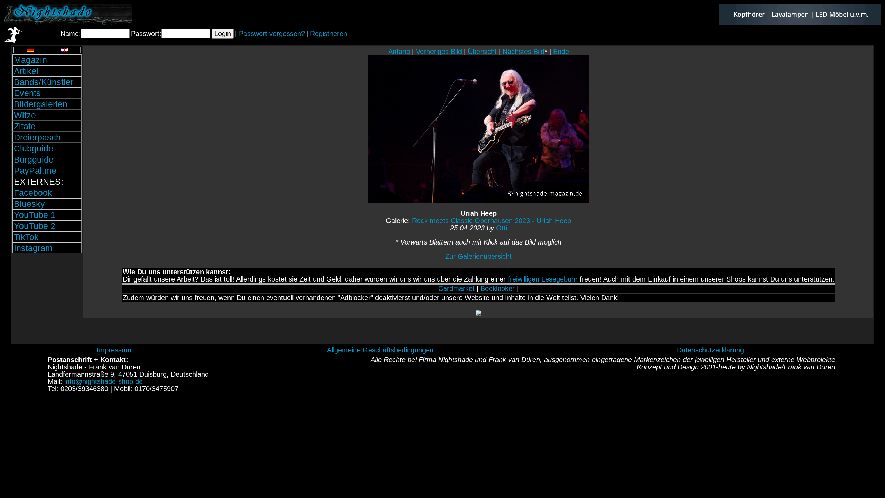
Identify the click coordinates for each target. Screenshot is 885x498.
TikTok (26, 237)
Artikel (26, 71)
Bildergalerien (40, 104)
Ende (561, 51)
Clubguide (33, 148)
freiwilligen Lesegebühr (543, 279)
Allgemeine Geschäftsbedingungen (380, 350)
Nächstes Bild (523, 51)
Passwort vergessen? (272, 33)
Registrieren (328, 33)
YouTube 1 (34, 215)
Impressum (114, 350)
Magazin (30, 60)
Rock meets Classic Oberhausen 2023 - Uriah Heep (491, 220)
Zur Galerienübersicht (478, 256)
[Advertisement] (47, 301)
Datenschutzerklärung (710, 350)
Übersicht (482, 51)
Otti (501, 228)
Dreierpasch (37, 137)
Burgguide (34, 159)
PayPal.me (35, 170)
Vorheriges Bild (439, 51)
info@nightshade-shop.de (103, 381)
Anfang (399, 51)
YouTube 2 (34, 226)
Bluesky (29, 204)
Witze (25, 115)
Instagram (33, 248)
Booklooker (498, 288)
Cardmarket (456, 288)
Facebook (33, 192)
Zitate (25, 126)
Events (27, 93)
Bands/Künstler (43, 82)
